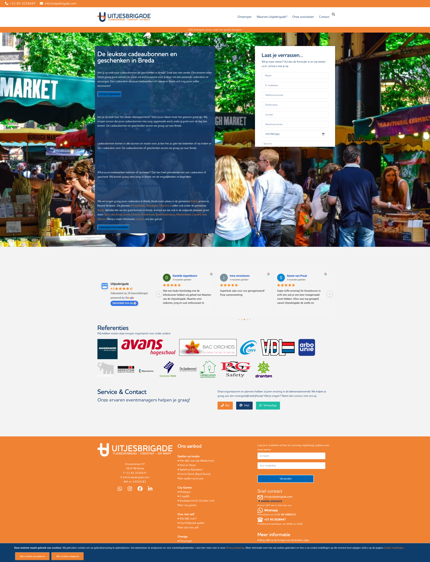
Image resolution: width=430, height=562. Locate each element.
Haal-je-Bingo (188, 465)
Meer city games (187, 505)
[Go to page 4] (247, 319)
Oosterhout (148, 214)
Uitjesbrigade (120, 284)
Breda (194, 201)
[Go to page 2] (241, 319)
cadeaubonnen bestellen (113, 227)
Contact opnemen (109, 94)
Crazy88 (184, 496)
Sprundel (109, 214)
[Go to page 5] (249, 319)
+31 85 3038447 (23, 3)
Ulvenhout (165, 206)
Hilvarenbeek (183, 214)
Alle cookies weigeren (67, 556)
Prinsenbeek (138, 206)
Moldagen (185, 492)
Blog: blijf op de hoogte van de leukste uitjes (284, 540)
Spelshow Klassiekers (191, 469)
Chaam (135, 214)
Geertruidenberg (165, 214)
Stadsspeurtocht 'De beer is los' (197, 501)
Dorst (126, 214)
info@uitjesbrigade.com (60, 3)
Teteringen (152, 206)
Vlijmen (101, 219)
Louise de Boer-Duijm (186, 275)
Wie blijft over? (188, 519)
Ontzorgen (186, 541)
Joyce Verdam (238, 275)
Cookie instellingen (394, 547)
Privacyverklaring (235, 547)
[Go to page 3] (244, 319)
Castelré (196, 214)
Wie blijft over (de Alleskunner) (197, 461)
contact (140, 219)
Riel (204, 214)
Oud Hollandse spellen (192, 523)
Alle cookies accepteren (32, 556)
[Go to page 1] (239, 319)
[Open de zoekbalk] (333, 14)
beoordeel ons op (123, 303)
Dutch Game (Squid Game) (195, 474)
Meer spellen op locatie (190, 478)
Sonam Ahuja (295, 275)
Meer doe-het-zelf (188, 527)
